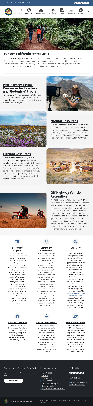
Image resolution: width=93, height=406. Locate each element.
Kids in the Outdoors (46, 322)
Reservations (41, 13)
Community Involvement (46, 249)
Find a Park (29, 14)
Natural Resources (64, 121)
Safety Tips (47, 372)
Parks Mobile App (50, 383)
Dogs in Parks (48, 386)
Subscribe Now (16, 381)
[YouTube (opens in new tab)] (81, 3)
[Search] (88, 12)
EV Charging (47, 378)
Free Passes (47, 380)
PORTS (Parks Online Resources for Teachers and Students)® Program (22, 88)
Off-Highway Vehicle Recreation (70, 194)
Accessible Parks (81, 400)
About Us (13, 2)
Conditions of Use (51, 400)
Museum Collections (17, 322)
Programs (71, 14)
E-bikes (45, 375)
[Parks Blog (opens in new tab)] (87, 3)
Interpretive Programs (17, 249)
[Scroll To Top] (90, 404)
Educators (75, 247)
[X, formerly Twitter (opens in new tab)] (78, 3)
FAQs (30, 2)
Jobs (62, 14)
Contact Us (22, 2)
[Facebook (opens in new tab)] (75, 3)
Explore (80, 14)
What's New (53, 14)
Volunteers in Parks (75, 322)
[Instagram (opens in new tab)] (84, 3)
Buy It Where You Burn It (53, 388)
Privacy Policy (62, 400)
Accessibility (71, 400)
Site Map (44, 402)
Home (20, 14)
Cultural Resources (17, 154)
